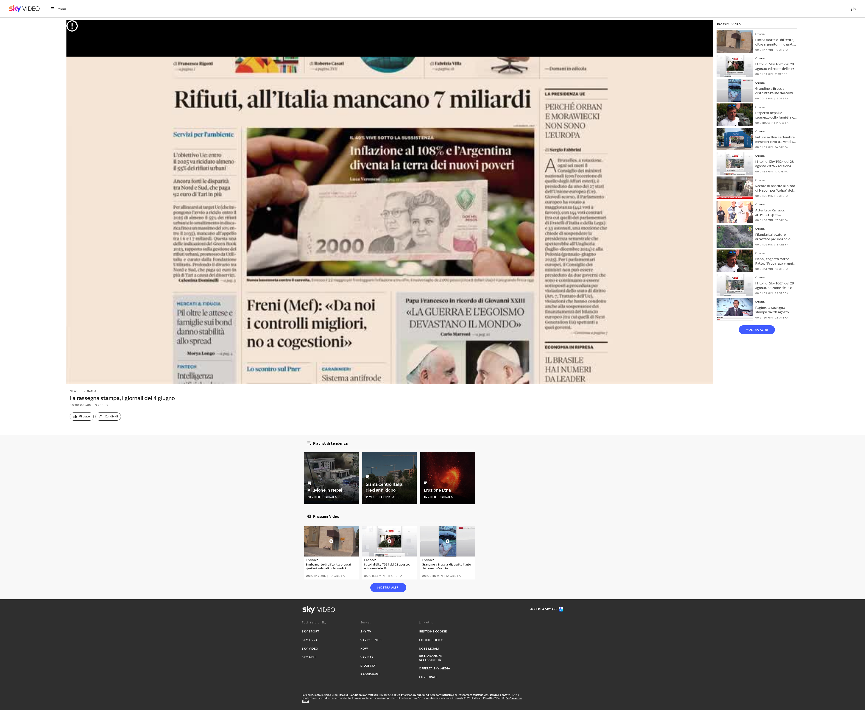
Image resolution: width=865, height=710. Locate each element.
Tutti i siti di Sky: (314, 622)
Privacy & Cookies (389, 694)
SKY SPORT (310, 631)
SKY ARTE (309, 657)
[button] (82, 416)
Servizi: (365, 622)
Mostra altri (757, 329)
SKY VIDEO (310, 648)
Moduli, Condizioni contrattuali (359, 694)
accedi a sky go (543, 609)
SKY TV (365, 631)
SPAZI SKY (368, 665)
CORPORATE (428, 677)
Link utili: (426, 622)
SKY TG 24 (310, 640)
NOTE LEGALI (429, 648)
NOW (364, 648)
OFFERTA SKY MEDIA (434, 668)
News (74, 391)
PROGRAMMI (370, 674)
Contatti (505, 694)
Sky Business (371, 640)
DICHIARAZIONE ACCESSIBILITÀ (431, 658)
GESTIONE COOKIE (433, 631)
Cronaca (89, 391)
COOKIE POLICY (431, 640)
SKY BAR (366, 657)
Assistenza (491, 694)
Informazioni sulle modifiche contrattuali (426, 694)
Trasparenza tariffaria (470, 694)
